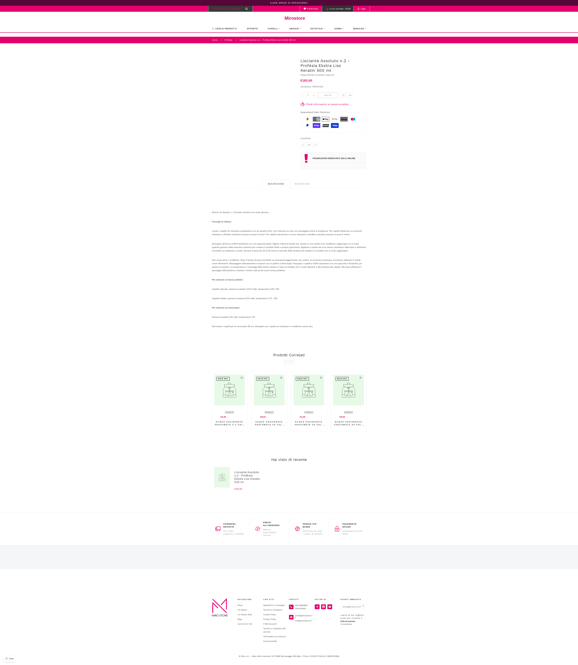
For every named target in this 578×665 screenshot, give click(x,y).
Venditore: (306, 86)
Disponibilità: (307, 75)
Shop (240, 605)
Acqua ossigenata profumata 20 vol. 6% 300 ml (309, 423)
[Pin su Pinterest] (315, 144)
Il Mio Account (270, 624)
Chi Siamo (242, 610)
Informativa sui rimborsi (274, 636)
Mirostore (289, 18)
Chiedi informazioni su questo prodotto (327, 104)
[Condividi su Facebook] (302, 144)
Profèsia (228, 40)
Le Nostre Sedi (245, 614)
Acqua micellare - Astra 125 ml (230, 423)
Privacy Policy (269, 619)
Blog (240, 619)
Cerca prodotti (270, 641)
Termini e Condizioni (272, 610)
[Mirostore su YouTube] (329, 606)
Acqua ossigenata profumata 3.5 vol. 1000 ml (348, 423)
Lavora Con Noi (245, 624)
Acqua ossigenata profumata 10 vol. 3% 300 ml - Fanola (269, 423)
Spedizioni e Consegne (274, 605)
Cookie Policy (269, 614)
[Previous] (286, 362)
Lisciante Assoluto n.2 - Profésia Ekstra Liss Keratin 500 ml (267, 40)
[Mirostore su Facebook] (317, 606)
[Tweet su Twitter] (309, 144)
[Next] (291, 362)
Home (215, 40)
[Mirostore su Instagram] (323, 606)
